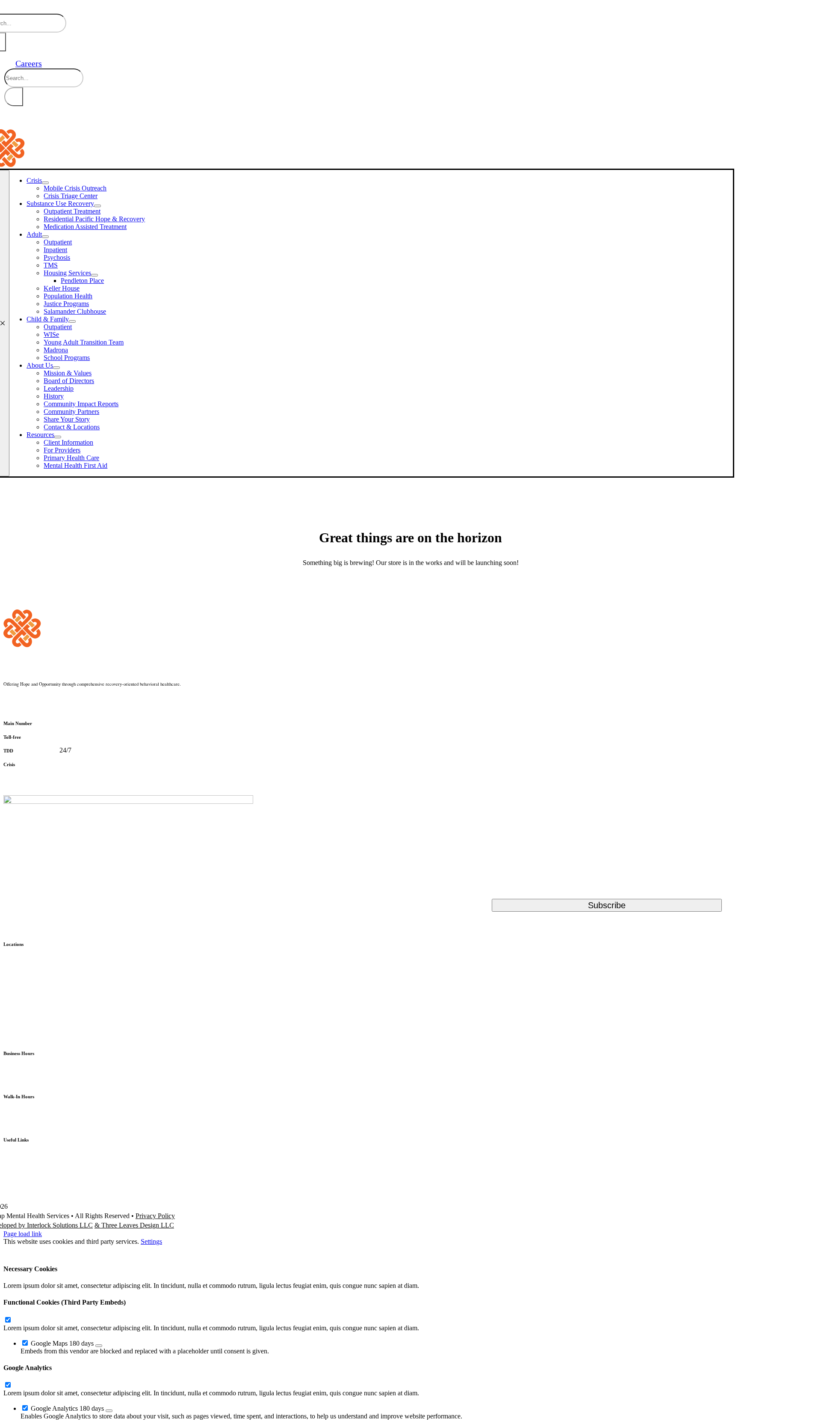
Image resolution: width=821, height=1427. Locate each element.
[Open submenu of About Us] (56, 367)
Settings (151, 1241)
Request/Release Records (37, 1187)
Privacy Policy (155, 1215)
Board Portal (20, 1150)
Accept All (48, 1250)
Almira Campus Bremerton (40, 954)
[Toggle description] (98, 1345)
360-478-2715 (38, 750)
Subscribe (607, 905)
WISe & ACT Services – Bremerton (52, 1036)
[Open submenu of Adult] (45, 236)
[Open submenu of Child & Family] (72, 321)
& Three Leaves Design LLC (134, 1225)
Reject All (94, 1250)
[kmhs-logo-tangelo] (71, 644)
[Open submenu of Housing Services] (94, 275)
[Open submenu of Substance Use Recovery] (97, 206)
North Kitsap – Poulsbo (35, 991)
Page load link (22, 1233)
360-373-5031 (57, 722)
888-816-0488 (46, 736)
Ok (14, 1250)
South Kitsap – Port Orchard (41, 973)
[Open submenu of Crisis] (45, 182)
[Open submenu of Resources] (57, 437)
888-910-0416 (40, 763)
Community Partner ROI (36, 1168)
